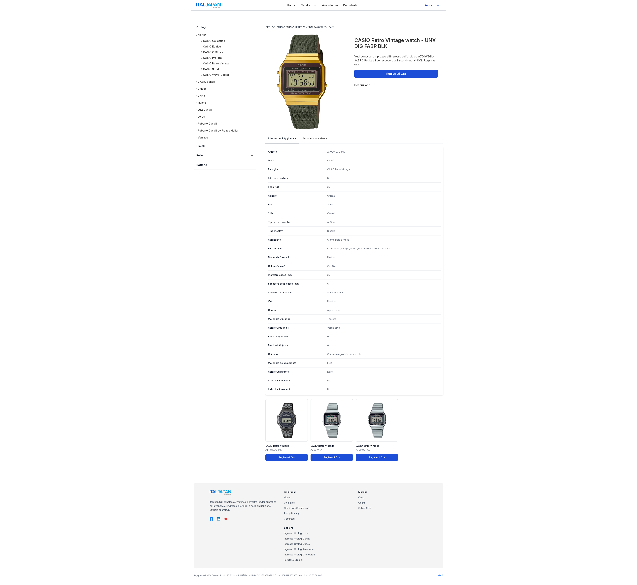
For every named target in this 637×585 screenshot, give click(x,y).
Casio (361, 497)
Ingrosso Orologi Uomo (296, 533)
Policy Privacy (291, 513)
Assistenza (330, 5)
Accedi (430, 5)
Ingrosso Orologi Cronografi (299, 554)
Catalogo (307, 5)
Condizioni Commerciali (297, 508)
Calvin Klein (364, 508)
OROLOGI (270, 27)
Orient (361, 502)
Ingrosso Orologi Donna (297, 538)
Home (291, 5)
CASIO (281, 27)
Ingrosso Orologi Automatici (299, 549)
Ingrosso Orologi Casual (297, 543)
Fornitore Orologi (293, 559)
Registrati (350, 5)
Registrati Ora (396, 73)
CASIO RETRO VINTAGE (300, 27)
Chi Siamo (289, 502)
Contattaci (289, 518)
